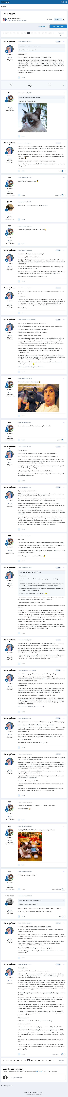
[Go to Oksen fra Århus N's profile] (5, 19)
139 (14, 33)
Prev (7, 33)
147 (43, 33)
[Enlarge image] (25, 158)
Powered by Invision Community (34, 1094)
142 (25, 33)
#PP (9, 93)
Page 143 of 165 (61, 34)
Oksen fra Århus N (14, 18)
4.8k (10, 107)
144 (32, 33)
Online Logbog (22, 20)
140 (18, 33)
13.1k (10, 57)
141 (21, 33)
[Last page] (54, 33)
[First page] (3, 33)
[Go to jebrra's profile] (10, 207)
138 (11, 33)
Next (50, 33)
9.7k (10, 910)
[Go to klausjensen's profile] (10, 901)
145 (35, 33)
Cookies (41, 1092)
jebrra (59, 170)
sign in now (39, 1071)
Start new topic (43, 26)
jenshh (59, 440)
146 (39, 33)
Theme (35, 1092)
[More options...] (63, 42)
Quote (23, 77)
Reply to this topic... (17, 1077)
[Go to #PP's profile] (10, 98)
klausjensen (58, 195)
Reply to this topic (58, 26)
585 (10, 216)
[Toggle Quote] (20, 46)
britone (54, 1054)
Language (27, 1092)
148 (46, 33)
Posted (24, 41)
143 (28, 33)
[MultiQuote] (19, 77)
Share (50, 19)
